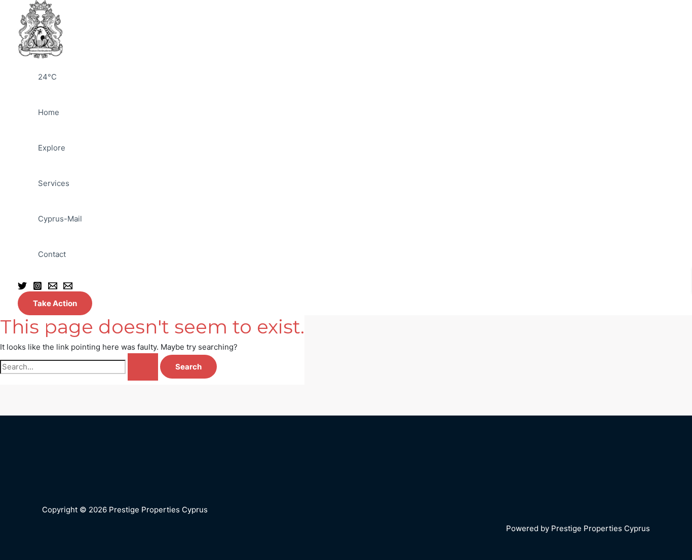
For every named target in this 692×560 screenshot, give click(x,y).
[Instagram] (37, 285)
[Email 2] (67, 285)
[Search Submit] (143, 367)
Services (53, 183)
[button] (55, 303)
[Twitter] (22, 285)
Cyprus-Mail (60, 218)
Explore (51, 148)
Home (48, 112)
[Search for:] (79, 367)
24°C (47, 77)
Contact (52, 254)
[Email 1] (52, 285)
